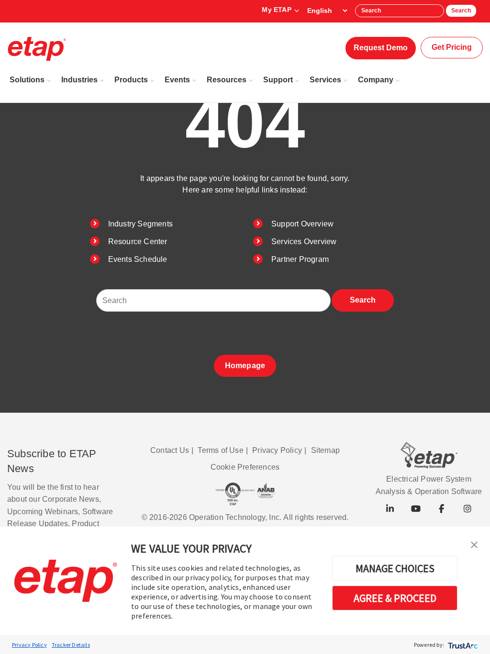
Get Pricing (452, 47)
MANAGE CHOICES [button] (395, 568)
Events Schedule (137, 259)
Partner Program (300, 259)
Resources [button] (226, 80)
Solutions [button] (27, 80)
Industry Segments (140, 224)
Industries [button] (79, 80)
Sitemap (325, 450)
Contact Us (169, 450)
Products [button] (131, 80)
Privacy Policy (29, 644)
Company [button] (375, 80)
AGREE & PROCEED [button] (395, 598)
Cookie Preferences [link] (245, 467)
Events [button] (177, 80)
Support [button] (278, 80)
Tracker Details (71, 644)
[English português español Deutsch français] (327, 10)
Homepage (245, 365)
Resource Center (137, 241)
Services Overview (303, 241)
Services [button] (325, 80)
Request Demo (381, 48)
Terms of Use (220, 450)
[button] (474, 544)
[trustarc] (462, 645)
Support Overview (302, 224)
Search (461, 10)
